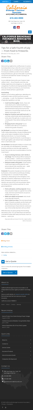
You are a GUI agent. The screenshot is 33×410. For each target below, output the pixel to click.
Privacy (4, 404)
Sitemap (19, 304)
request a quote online (21, 294)
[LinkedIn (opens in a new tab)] (8, 61)
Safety (5, 255)
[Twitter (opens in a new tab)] (5, 61)
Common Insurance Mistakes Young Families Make (16, 321)
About (7, 304)
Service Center (6, 347)
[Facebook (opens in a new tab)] (14, 27)
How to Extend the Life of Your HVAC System (14, 326)
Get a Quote (8, 272)
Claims (16, 1)
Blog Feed (6, 241)
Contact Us (5, 344)
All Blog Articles (8, 247)
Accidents (27, 1)
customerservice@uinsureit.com (13, 381)
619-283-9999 (7, 376)
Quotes (5, 1)
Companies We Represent (9, 359)
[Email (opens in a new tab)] (11, 61)
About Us (4, 340)
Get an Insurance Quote (8, 355)
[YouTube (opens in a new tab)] (18, 27)
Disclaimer (10, 404)
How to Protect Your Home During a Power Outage (16, 317)
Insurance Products (7, 351)
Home (3, 304)
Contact (13, 304)
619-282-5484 (7, 379)
